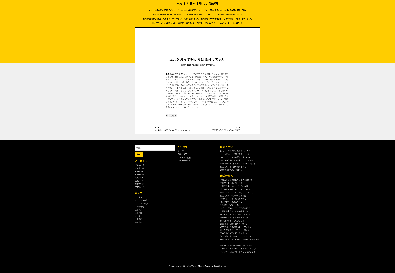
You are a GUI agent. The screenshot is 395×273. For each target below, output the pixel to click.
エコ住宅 (138, 197)
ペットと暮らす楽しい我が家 (197, 3)
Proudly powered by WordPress (182, 266)
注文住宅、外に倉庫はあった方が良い (236, 227)
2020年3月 (139, 165)
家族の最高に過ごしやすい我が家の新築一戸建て (228, 10)
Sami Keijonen (220, 266)
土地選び (138, 213)
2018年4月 (139, 175)
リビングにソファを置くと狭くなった (238, 19)
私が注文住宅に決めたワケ (207, 23)
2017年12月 (140, 184)
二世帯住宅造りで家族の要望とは (234, 211)
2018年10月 (140, 168)
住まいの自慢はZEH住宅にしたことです (192, 10)
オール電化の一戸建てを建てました (185, 19)
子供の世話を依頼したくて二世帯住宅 (236, 180)
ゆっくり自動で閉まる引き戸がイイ (162, 10)
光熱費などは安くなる (186, 23)
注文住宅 (173, 116)
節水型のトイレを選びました (232, 221)
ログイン (181, 151)
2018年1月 (139, 181)
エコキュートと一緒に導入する (231, 23)
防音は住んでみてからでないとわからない (237, 192)
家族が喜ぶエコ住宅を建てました (234, 217)
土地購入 (138, 210)
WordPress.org (184, 160)
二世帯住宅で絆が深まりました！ (234, 183)
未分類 (137, 216)
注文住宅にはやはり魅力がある (163, 23)
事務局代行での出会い (175, 74)
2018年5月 (139, 171)
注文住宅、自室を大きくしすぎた (234, 224)
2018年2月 (139, 178)
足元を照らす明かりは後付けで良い (235, 189)
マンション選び (141, 203)
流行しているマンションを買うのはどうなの (238, 248)
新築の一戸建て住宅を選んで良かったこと (168, 14)
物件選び (138, 222)
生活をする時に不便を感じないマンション (237, 245)
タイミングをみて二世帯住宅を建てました (237, 208)
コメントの (184, 157)
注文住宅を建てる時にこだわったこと (201, 14)
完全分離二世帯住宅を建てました (229, 14)
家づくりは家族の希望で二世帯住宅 (235, 214)
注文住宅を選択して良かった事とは (156, 19)
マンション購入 (141, 200)
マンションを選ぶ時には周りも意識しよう (237, 252)
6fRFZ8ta (210, 65)
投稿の (182, 154)
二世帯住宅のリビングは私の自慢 (234, 186)
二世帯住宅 (139, 207)
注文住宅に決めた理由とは (211, 19)
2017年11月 (139, 187)
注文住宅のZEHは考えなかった (233, 196)
